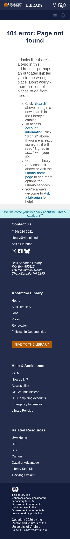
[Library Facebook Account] (21, 252)
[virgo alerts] (63, 15)
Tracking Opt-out (23, 475)
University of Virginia (26, 526)
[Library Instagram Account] (15, 252)
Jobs (15, 313)
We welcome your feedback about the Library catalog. (35, 213)
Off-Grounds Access (25, 392)
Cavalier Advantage (25, 462)
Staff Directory (21, 307)
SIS (14, 450)
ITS (14, 444)
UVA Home (19, 437)
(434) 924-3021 (22, 231)
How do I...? (20, 379)
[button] (55, 15)
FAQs (15, 373)
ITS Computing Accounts (29, 398)
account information (34, 130)
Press (16, 319)
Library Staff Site (23, 468)
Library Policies (22, 410)
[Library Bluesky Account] (27, 252)
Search (40, 104)
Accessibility (20, 385)
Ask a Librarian (37, 195)
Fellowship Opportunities (29, 331)
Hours (16, 300)
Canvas (17, 456)
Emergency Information (28, 404)
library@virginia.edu (25, 237)
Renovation (20, 325)
